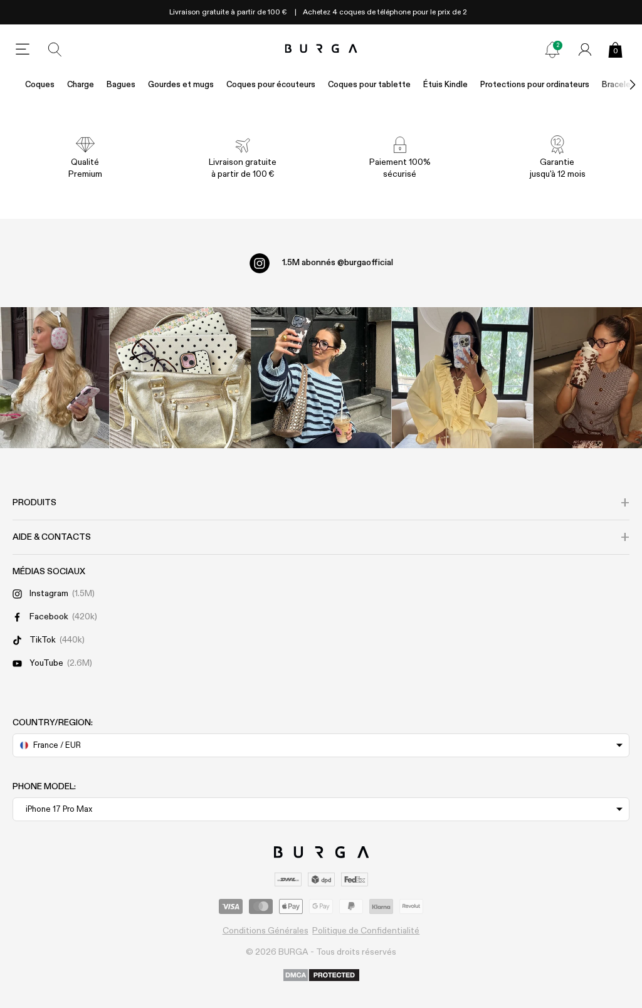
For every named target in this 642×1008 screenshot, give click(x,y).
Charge (80, 85)
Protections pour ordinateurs (534, 85)
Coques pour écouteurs (270, 85)
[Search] (55, 49)
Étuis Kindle (445, 85)
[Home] (321, 49)
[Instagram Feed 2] (462, 377)
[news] (552, 49)
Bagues (121, 85)
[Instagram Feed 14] (180, 377)
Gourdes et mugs (181, 85)
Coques (40, 85)
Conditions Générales (265, 931)
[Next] (619, 85)
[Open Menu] (23, 49)
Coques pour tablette (369, 85)
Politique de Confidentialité (365, 931)
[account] (585, 49)
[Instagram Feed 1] (321, 377)
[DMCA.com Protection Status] (321, 976)
